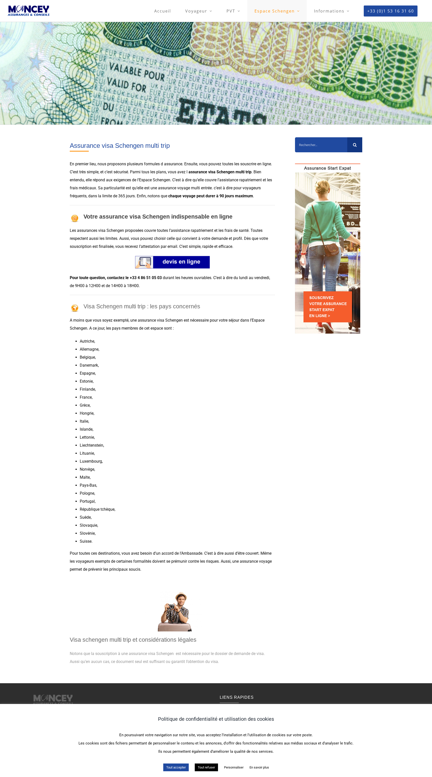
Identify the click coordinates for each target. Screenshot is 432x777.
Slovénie (87, 533)
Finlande (87, 389)
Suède (85, 517)
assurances (87, 230)
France (86, 397)
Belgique (87, 357)
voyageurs (251, 188)
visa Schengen (221, 172)
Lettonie (87, 437)
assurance (173, 164)
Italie (84, 421)
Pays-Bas (88, 485)
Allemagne (89, 349)
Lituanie (87, 453)
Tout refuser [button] (206, 767)
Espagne (87, 373)
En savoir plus (259, 767)
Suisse (86, 541)
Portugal (87, 501)
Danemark (89, 365)
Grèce (85, 405)
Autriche (87, 341)
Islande (86, 429)
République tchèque (97, 509)
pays (116, 328)
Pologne (87, 493)
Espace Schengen (154, 180)
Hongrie (87, 413)
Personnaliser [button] (234, 767)
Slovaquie (88, 525)
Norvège (87, 469)
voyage (183, 188)
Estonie (86, 381)
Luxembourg (91, 461)
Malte (85, 477)
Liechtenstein (91, 445)
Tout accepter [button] (176, 767)
